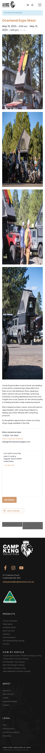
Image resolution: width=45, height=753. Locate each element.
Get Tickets (9, 500)
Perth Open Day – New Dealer (33, 525)
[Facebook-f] (5, 567)
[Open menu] (40, 5)
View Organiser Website (12, 438)
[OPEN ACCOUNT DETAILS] (32, 5)
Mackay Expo (11, 524)
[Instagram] (13, 567)
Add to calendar (13, 511)
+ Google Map (9, 465)
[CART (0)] (28, 5)
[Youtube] (21, 567)
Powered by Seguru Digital (16, 750)
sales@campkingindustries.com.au (18, 582)
